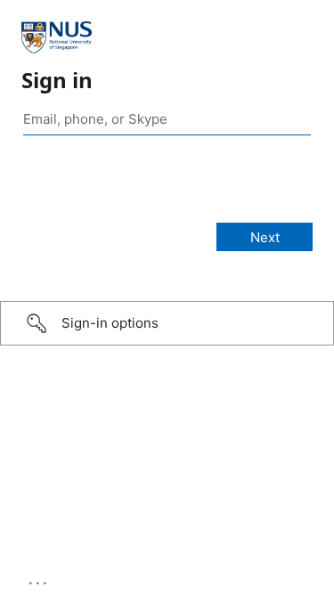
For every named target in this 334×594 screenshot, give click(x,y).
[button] (167, 323)
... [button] (39, 579)
